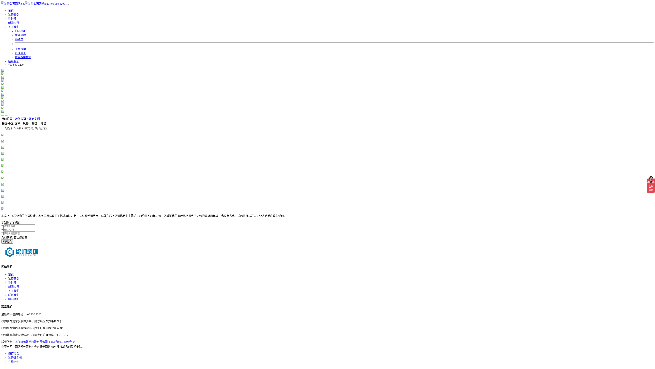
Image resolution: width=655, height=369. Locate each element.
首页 (11, 10)
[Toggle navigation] (67, 4)
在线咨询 (13, 361)
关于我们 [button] (13, 26)
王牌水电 (20, 49)
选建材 (19, 39)
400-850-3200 (57, 3)
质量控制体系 (23, 57)
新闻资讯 (13, 22)
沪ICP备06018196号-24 (61, 341)
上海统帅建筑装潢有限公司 (31, 341)
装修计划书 (15, 357)
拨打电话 (13, 353)
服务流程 (20, 35)
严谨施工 (20, 53)
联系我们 (13, 61)
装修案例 (13, 14)
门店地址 (20, 31)
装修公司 (20, 118)
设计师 (12, 18)
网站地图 (13, 299)
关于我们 (13, 290)
